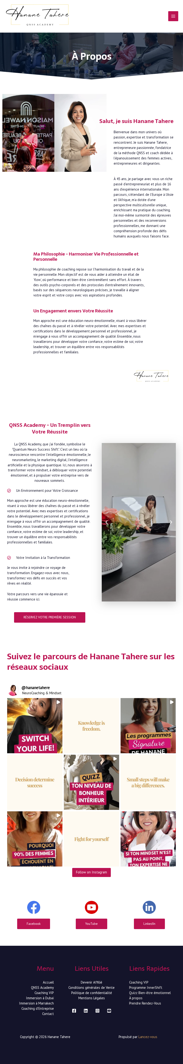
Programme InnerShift (145, 987)
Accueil (48, 982)
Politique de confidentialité (91, 992)
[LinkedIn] (86, 1011)
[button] (106, 522)
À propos (135, 998)
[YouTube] (109, 1011)
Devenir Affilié (91, 982)
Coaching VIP (44, 992)
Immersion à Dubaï (40, 998)
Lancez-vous (147, 1036)
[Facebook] (74, 1011)
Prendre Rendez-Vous (145, 1003)
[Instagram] (97, 1011)
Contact (48, 1013)
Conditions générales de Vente (91, 987)
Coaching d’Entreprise (37, 1008)
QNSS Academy (42, 987)
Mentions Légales (91, 998)
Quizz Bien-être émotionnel (150, 992)
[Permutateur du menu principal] (173, 16)
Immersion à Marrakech (36, 1003)
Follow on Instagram (91, 872)
